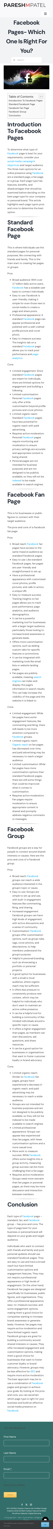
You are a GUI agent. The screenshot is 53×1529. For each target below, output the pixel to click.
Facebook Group (17, 111)
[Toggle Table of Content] (40, 96)
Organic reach (20, 744)
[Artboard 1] (25, 3)
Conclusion (15, 115)
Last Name (10, 1452)
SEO (32, 1371)
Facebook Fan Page (19, 108)
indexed (16, 480)
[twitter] (26, 1505)
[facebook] (22, 1505)
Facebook (12, 153)
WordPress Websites (20, 1513)
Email (8, 1469)
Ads (32, 1508)
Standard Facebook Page (22, 104)
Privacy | (27, 1520)
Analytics (10, 1511)
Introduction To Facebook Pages (26, 100)
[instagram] (31, 1505)
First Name (10, 1436)
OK (45, 1524)
